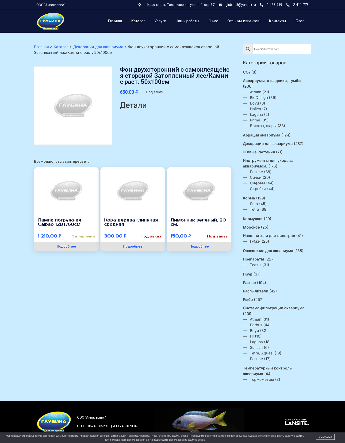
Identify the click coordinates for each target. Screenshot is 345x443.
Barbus (256, 325)
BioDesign (259, 97)
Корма (249, 198)
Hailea (255, 108)
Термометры (262, 379)
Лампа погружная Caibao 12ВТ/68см (59, 222)
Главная (115, 21)
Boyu (254, 103)
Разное (256, 171)
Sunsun (256, 347)
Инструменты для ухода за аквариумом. (268, 163)
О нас (213, 21)
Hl (252, 336)
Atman (255, 91)
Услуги (160, 21)
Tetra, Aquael (261, 353)
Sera (254, 203)
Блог (299, 21)
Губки (255, 241)
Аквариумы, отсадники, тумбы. (273, 80)
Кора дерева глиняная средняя (131, 222)
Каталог (138, 21)
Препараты (253, 259)
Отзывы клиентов (243, 21)
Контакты (277, 21)
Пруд (247, 274)
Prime (255, 120)
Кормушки (253, 218)
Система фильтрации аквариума (273, 308)
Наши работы (187, 21)
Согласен (325, 436)
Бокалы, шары (263, 125)
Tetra (254, 209)
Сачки (255, 177)
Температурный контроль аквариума (267, 371)
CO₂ (246, 72)
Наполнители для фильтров (269, 235)
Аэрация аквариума (261, 135)
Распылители (255, 291)
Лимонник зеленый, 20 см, (198, 222)
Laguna (256, 114)
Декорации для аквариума (268, 143)
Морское (251, 227)
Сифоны (257, 183)
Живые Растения (259, 152)
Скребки (258, 188)
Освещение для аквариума (268, 250)
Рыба (248, 299)
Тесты (255, 264)
